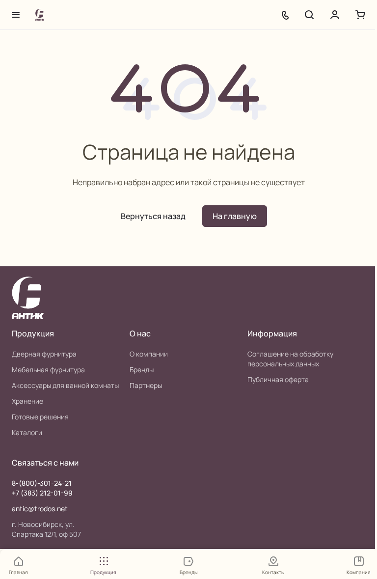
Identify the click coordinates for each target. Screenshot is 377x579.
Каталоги (27, 432)
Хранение (27, 401)
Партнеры (146, 385)
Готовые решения (40, 416)
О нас (140, 333)
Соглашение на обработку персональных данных (290, 358)
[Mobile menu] (15, 15)
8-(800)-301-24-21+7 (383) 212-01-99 (42, 487)
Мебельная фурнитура (48, 369)
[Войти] (335, 15)
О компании (149, 353)
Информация (272, 333)
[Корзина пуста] (360, 15)
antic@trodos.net (40, 508)
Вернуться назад (153, 216)
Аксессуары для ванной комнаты (65, 385)
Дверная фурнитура (44, 353)
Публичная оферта (278, 379)
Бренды (142, 369)
